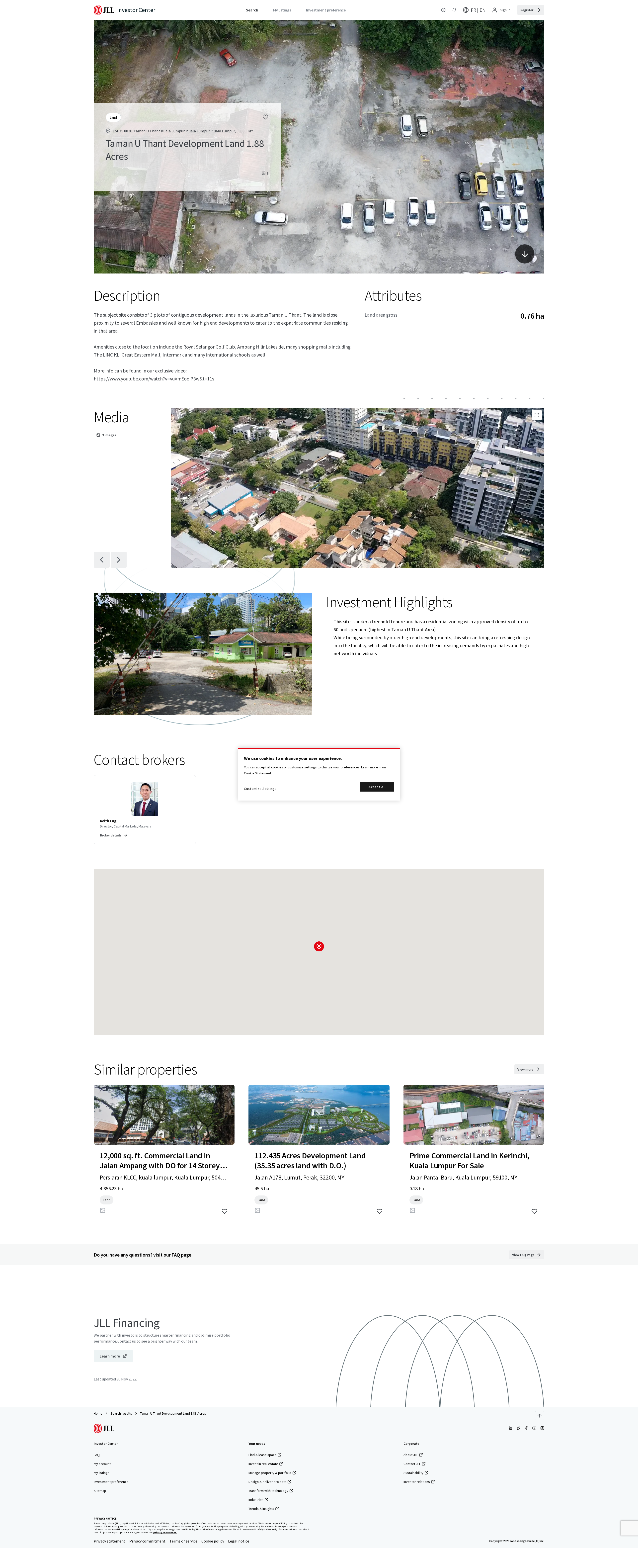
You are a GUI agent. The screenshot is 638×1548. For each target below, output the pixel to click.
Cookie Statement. (258, 773)
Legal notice (238, 1541)
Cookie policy (212, 1541)
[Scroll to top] (539, 1415)
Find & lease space (262, 1455)
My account (102, 1463)
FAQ (97, 1455)
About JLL (410, 1455)
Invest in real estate (263, 1463)
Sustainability (413, 1472)
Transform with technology (268, 1490)
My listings (101, 1472)
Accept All (377, 787)
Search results (121, 1413)
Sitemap (100, 1490)
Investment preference (111, 1481)
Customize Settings (260, 788)
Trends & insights (261, 1508)
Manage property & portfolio (269, 1472)
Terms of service (183, 1541)
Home (98, 1413)
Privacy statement (109, 1541)
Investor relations (416, 1481)
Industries (255, 1499)
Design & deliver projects (267, 1481)
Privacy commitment (147, 1541)
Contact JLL (412, 1463)
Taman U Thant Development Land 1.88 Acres (173, 1413)
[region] (319, 774)
